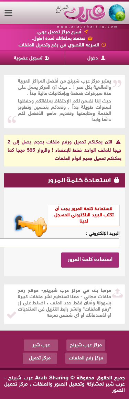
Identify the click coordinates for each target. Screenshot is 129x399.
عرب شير (41, 345)
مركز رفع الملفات (86, 358)
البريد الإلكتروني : (103, 234)
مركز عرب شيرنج (86, 345)
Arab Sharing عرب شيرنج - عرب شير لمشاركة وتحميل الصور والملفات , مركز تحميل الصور (64, 384)
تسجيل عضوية (29, 58)
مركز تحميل (40, 358)
